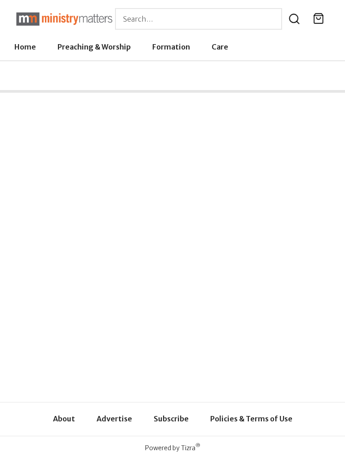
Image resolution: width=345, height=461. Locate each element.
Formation (171, 46)
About (64, 418)
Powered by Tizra (172, 447)
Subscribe (171, 418)
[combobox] (198, 19)
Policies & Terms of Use (251, 418)
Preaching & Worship (94, 46)
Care (220, 46)
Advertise (114, 418)
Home (25, 46)
